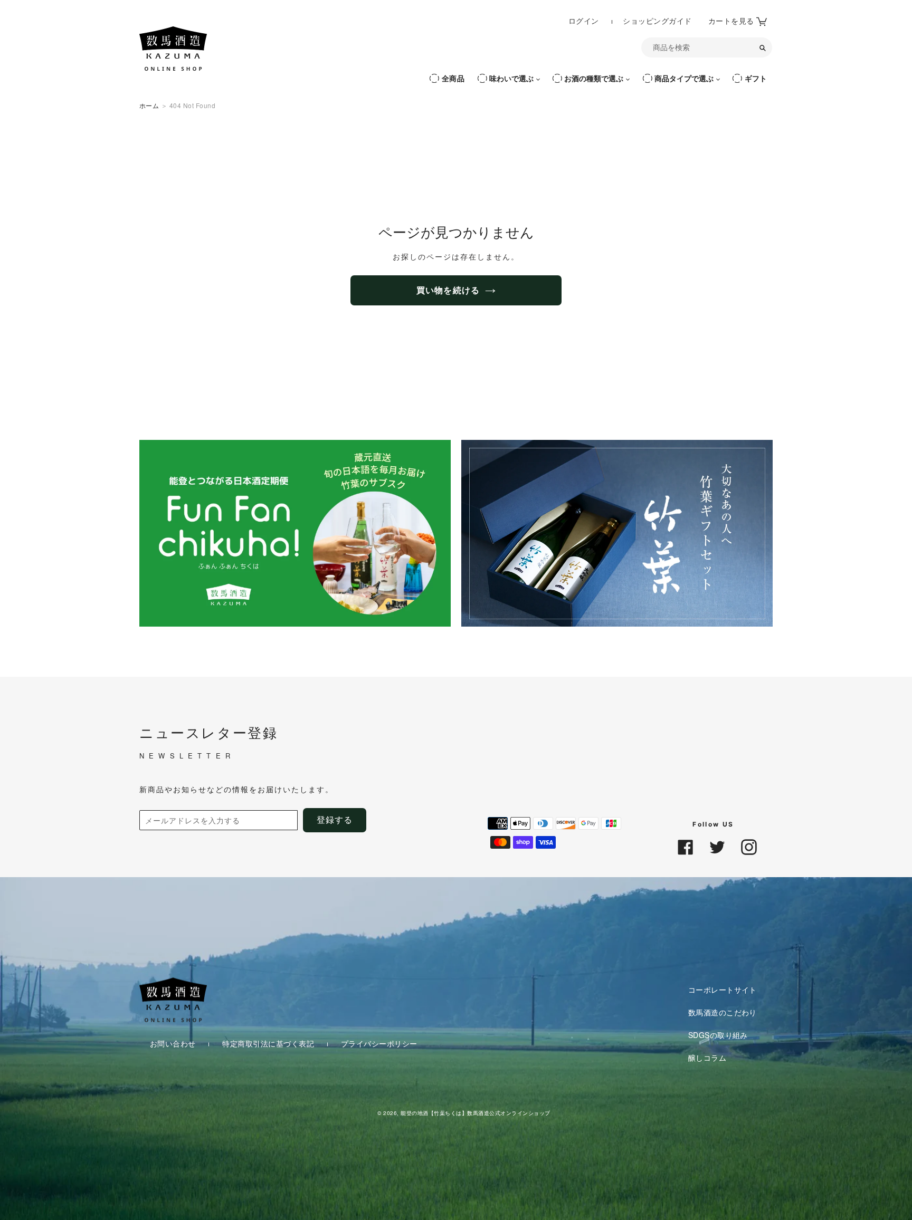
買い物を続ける (448, 290)
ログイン (584, 20)
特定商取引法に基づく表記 (269, 1043)
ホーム (149, 105)
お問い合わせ (174, 1043)
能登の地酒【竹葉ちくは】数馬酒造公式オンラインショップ (475, 1112)
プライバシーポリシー (379, 1043)
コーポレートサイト (722, 989)
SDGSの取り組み (718, 1035)
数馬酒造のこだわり (722, 1012)
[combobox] (706, 47)
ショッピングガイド (657, 21)
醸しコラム (707, 1057)
